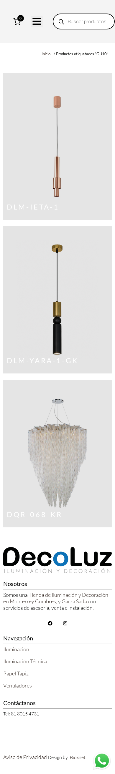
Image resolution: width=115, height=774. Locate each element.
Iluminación (16, 649)
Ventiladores (17, 685)
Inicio (46, 54)
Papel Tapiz (16, 673)
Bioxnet (78, 757)
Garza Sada (74, 601)
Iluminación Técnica (25, 661)
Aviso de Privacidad (25, 757)
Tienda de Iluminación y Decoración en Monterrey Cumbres (55, 598)
